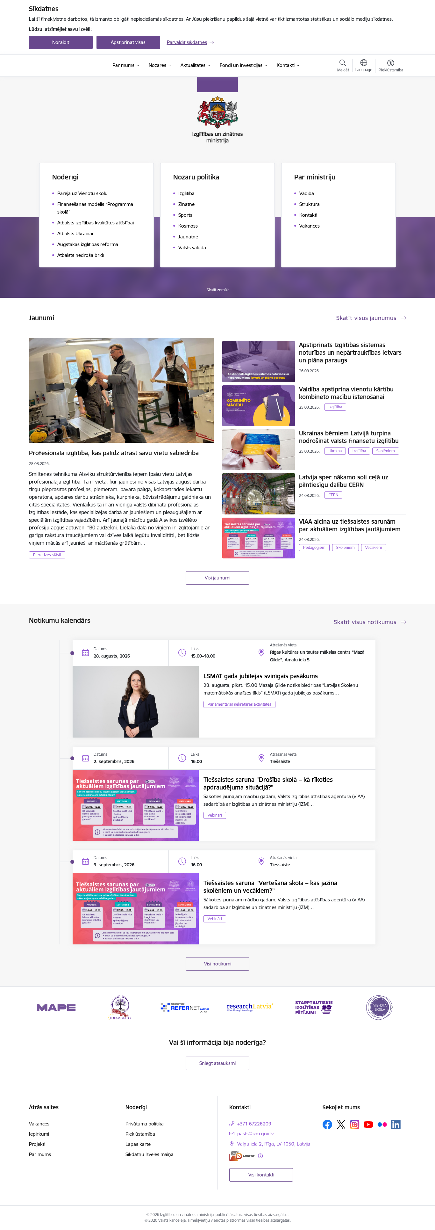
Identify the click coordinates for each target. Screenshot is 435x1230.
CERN (333, 494)
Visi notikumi (217, 964)
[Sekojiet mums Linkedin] (396, 1124)
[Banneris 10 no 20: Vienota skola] (314, 1007)
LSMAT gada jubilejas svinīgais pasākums (260, 676)
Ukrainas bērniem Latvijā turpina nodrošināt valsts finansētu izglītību (349, 437)
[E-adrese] (242, 1156)
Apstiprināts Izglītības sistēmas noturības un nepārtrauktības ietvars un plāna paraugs (350, 352)
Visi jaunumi (217, 578)
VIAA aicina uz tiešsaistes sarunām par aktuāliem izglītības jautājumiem (350, 525)
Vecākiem (373, 547)
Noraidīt (60, 42)
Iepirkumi (39, 1134)
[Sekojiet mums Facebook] (327, 1124)
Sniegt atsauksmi (217, 1063)
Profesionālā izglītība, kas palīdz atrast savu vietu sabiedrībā (114, 453)
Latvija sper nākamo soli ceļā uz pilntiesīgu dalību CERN (343, 481)
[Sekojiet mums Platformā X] (341, 1124)
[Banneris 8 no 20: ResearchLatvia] (185, 1007)
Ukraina (335, 450)
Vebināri (215, 815)
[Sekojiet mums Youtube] (368, 1124)
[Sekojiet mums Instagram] (355, 1124)
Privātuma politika (144, 1124)
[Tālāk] (391, 1007)
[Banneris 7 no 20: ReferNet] (120, 1007)
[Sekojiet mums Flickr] (382, 1124)
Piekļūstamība (140, 1134)
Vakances (39, 1124)
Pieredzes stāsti (47, 554)
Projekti (37, 1144)
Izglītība (335, 406)
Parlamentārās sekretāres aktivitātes (239, 704)
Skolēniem (385, 450)
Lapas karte (138, 1144)
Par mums (40, 1154)
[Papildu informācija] (260, 1156)
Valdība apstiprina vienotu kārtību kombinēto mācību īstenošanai (346, 393)
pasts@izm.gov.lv (255, 1134)
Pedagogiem (314, 547)
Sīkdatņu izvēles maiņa (149, 1154)
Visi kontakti (261, 1175)
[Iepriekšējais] (43, 1007)
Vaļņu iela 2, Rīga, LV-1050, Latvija (273, 1144)
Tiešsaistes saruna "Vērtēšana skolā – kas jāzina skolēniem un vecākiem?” (270, 886)
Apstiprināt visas (128, 42)
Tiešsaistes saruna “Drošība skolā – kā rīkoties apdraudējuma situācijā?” (268, 783)
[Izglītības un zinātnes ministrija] (67, 65)
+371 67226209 (254, 1124)
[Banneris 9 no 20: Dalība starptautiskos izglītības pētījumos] (250, 1007)
